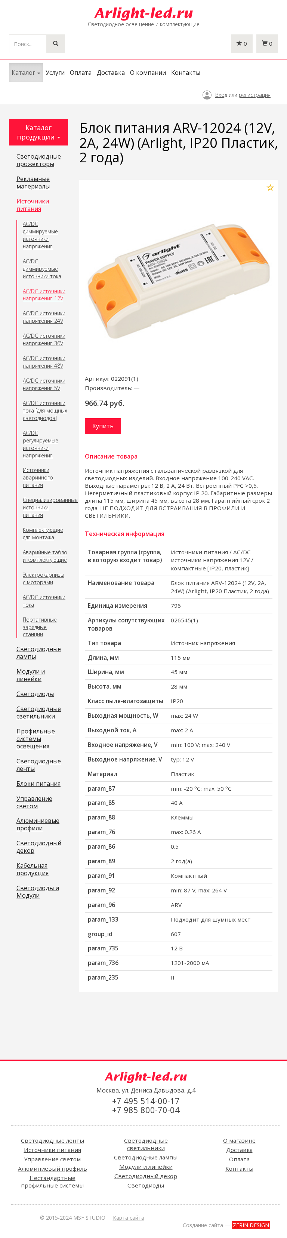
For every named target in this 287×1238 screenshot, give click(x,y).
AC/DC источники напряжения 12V (44, 295)
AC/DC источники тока (44, 601)
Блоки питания (38, 784)
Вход (221, 94)
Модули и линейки (30, 675)
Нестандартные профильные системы (52, 1181)
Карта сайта (128, 1217)
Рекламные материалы (33, 182)
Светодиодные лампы (38, 653)
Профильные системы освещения (35, 739)
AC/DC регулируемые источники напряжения (40, 444)
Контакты (185, 72)
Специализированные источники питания (45, 507)
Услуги (55, 72)
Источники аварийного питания (38, 477)
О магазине (239, 1140)
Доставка (111, 72)
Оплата (81, 72)
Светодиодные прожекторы (38, 160)
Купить (103, 426)
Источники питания (32, 205)
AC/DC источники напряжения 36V (44, 339)
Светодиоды (35, 694)
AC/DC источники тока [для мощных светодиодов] (45, 410)
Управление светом (34, 802)
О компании (148, 72)
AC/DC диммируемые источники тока (42, 269)
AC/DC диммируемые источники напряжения (40, 235)
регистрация (255, 94)
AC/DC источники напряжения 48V (44, 362)
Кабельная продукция (32, 869)
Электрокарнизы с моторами (43, 578)
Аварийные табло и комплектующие (45, 556)
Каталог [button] (24, 72)
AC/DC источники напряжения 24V (44, 317)
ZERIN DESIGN (251, 1225)
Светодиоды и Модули (37, 892)
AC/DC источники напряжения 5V (44, 384)
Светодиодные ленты (38, 765)
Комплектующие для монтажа (43, 533)
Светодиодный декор (38, 847)
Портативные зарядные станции (40, 627)
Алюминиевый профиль (52, 1168)
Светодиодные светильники (38, 712)
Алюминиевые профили (37, 824)
